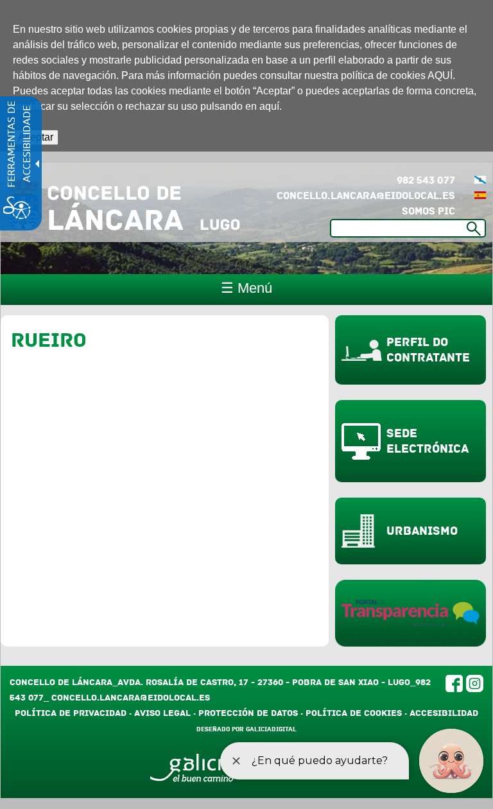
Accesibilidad (444, 713)
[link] (480, 180)
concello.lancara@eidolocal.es (366, 195)
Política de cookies (354, 713)
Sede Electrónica (427, 441)
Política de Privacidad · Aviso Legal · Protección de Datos (156, 713)
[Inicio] (123, 202)
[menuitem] (480, 180)
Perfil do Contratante (428, 350)
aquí (269, 106)
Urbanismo (422, 531)
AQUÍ (440, 75)
